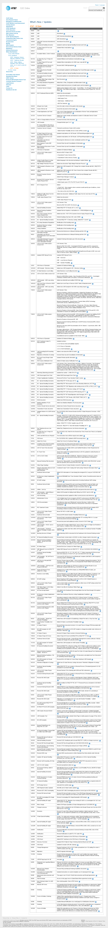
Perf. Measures (10, 35)
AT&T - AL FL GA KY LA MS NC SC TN (18, 65)
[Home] (10, 10)
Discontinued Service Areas (13, 46)
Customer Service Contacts (13, 81)
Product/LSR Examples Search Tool (16, 79)
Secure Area (9, 71)
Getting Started (10, 24)
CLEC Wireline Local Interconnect (15, 23)
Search (85, 8)
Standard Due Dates (11, 76)
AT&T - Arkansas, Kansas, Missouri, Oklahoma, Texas (17, 58)
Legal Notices (10, 83)
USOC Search (10, 78)
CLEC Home (9, 18)
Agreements (9, 26)
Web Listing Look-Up (12, 33)
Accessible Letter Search (13, 74)
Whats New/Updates (11, 51)
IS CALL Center (12, 70)
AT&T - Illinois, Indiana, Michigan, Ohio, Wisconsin (17, 62)
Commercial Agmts (11, 40)
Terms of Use (6, 918)
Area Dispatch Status (12, 19)
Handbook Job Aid (11, 89)
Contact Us (9, 88)
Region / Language (100, 5)
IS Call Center (10, 41)
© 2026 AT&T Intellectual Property (11, 920)
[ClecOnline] (25, 10)
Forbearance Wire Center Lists (14, 38)
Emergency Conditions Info (13, 21)
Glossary (8, 84)
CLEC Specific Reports (12, 36)
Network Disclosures (12, 50)
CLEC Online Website (13, 53)
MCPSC (8, 43)
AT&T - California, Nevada (17, 60)
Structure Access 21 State (13, 31)
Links (7, 86)
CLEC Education (10, 30)
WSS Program (10, 45)
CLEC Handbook (10, 28)
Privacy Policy (15, 918)
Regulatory (9, 48)
